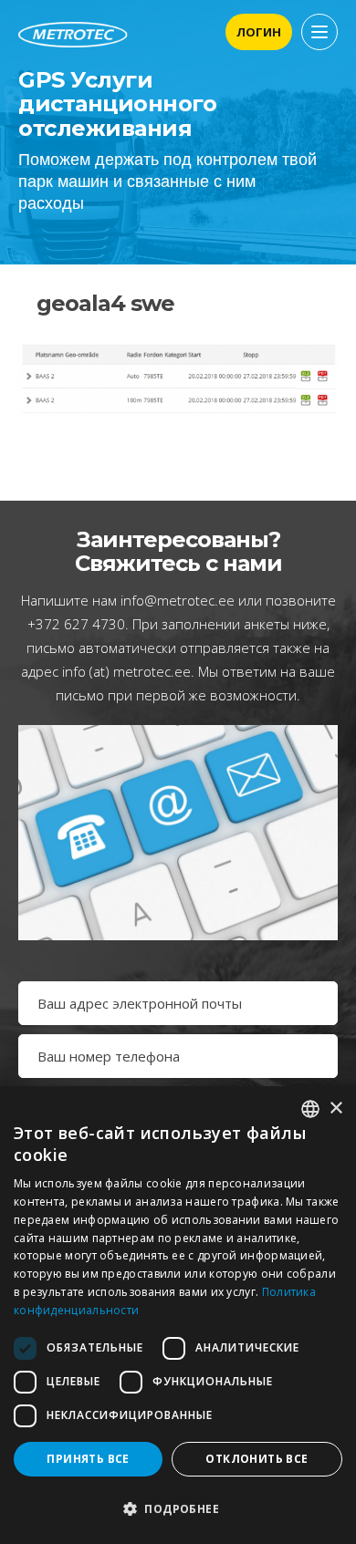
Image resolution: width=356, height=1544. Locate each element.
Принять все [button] (88, 1458)
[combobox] (310, 1109)
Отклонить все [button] (256, 1458)
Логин (258, 32)
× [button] (335, 1108)
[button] (178, 1509)
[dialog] (178, 1315)
